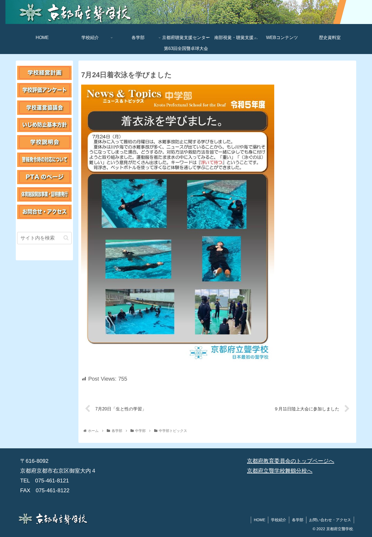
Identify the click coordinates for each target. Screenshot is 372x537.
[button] (66, 238)
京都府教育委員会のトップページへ (290, 461)
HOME (259, 520)
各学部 (297, 520)
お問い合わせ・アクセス (330, 520)
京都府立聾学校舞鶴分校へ (279, 471)
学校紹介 (278, 520)
